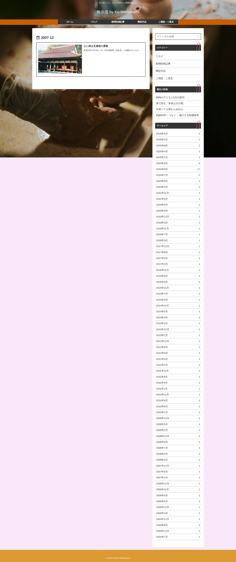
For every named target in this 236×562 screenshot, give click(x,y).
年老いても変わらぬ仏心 (169, 109)
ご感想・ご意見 (164, 78)
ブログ (159, 56)
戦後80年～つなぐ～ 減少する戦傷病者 (177, 115)
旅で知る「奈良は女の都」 (171, 103)
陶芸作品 (161, 71)
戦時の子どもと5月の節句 (170, 97)
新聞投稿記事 (163, 63)
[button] (198, 36)
